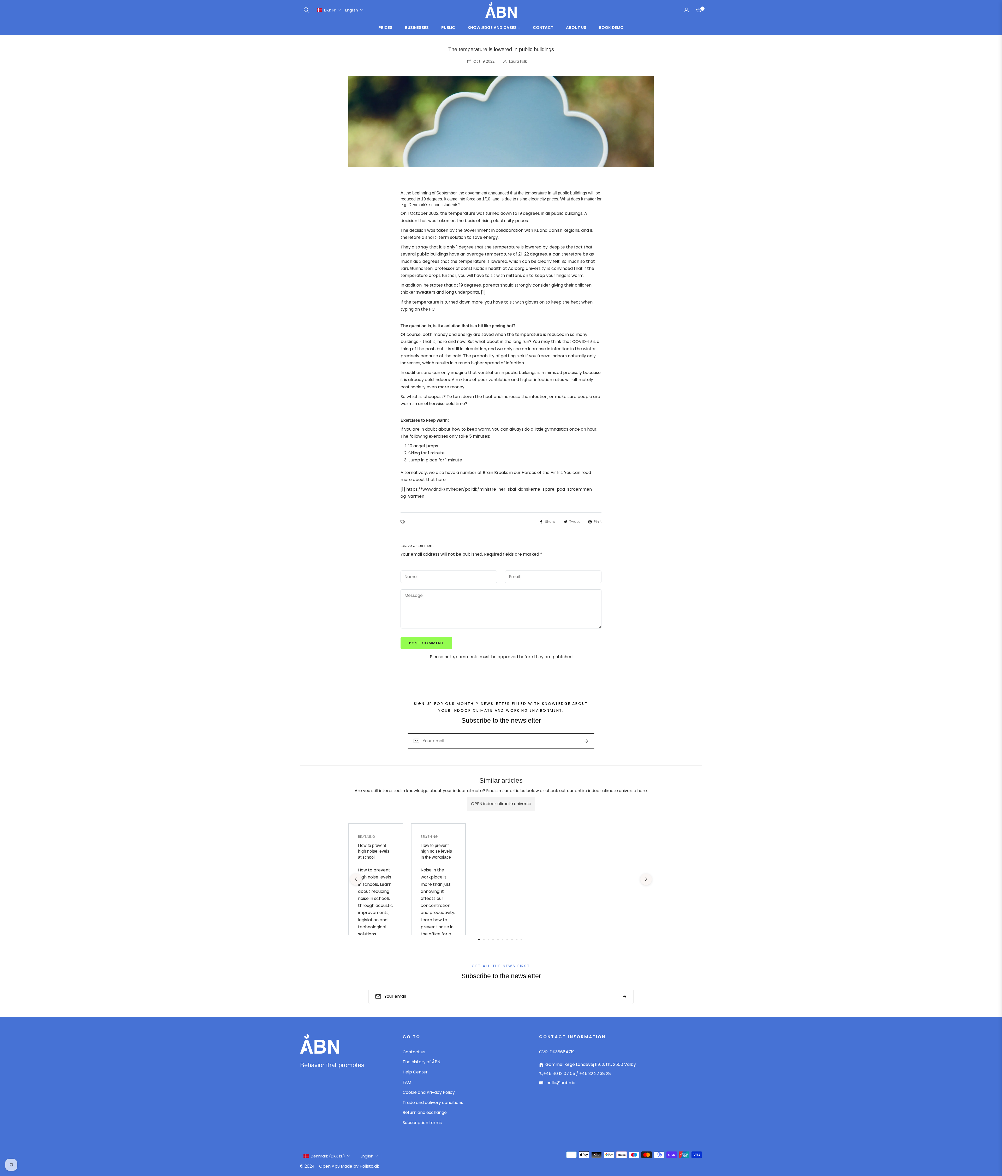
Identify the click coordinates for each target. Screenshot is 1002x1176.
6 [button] (502, 939)
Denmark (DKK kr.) (328, 1156)
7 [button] (507, 939)
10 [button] (521, 939)
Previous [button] (356, 879)
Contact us (414, 1052)
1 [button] (479, 939)
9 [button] (516, 939)
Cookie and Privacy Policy (429, 1092)
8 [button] (512, 939)
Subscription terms (422, 1123)
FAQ (407, 1082)
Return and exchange (425, 1112)
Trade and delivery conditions (433, 1103)
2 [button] (484, 939)
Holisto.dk (369, 1166)
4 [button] (493, 939)
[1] (483, 292)
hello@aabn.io (560, 1083)
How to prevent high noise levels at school (373, 851)
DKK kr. (330, 10)
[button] (306, 10)
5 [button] (498, 939)
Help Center (415, 1072)
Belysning (366, 836)
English (351, 10)
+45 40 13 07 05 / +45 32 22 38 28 (577, 1074)
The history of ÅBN (421, 1062)
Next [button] (646, 879)
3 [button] (488, 939)
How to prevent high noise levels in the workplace (436, 851)
